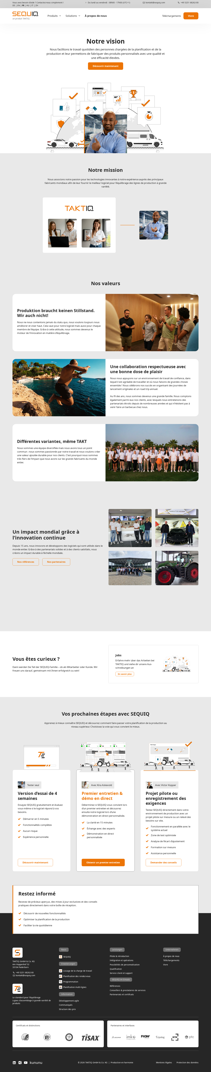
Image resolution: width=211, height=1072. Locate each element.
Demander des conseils (163, 862)
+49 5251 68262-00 (189, 2)
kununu (36, 1062)
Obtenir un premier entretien (103, 862)
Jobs (118, 655)
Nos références (25, 561)
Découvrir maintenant (105, 66)
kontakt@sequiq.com (155, 2)
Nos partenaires (56, 561)
